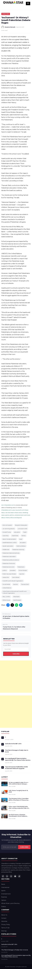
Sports (3, 890)
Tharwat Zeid (25, 584)
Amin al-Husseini (7, 525)
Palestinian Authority (18, 549)
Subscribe (16, 654)
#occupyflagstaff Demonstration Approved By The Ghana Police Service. (18, 759)
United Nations (7, 588)
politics (5, 570)
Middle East (6, 549)
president (12, 570)
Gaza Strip (6, 535)
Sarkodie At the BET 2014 (13, 743)
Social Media (6, 584)
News (3, 884)
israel (20, 539)
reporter (21, 574)
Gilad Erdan (15, 535)
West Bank (16, 596)
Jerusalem (23, 542)
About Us (4, 915)
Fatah (24, 532)
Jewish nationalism (8, 546)
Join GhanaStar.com (7, 505)
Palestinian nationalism (9, 556)
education (17, 532)
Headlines (5, 14)
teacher (15, 584)
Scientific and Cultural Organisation (13, 581)
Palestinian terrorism (8, 567)
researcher (6, 577)
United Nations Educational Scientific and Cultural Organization (14, 592)
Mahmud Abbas (21, 546)
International (5, 887)
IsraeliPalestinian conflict (10, 542)
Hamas (24, 535)
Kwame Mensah (10, 27)
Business (4, 897)
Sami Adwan (15, 577)
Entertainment (6, 894)
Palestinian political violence (11, 560)
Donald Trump (7, 532)
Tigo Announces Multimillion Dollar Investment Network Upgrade (16, 767)
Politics (3, 906)
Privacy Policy (5, 924)
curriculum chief (22, 528)
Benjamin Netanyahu (21, 525)
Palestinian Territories (9, 563)
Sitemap (4, 931)
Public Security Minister (9, 574)
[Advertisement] (16, 676)
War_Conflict (6, 596)
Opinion (3, 900)
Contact (3, 918)
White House (6, 600)
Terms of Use (5, 928)
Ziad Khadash (17, 600)
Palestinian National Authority (11, 553)
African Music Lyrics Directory (10, 903)
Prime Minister (23, 570)
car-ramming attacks (9, 528)
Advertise (4, 921)
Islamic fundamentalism (9, 539)
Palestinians (21, 567)
